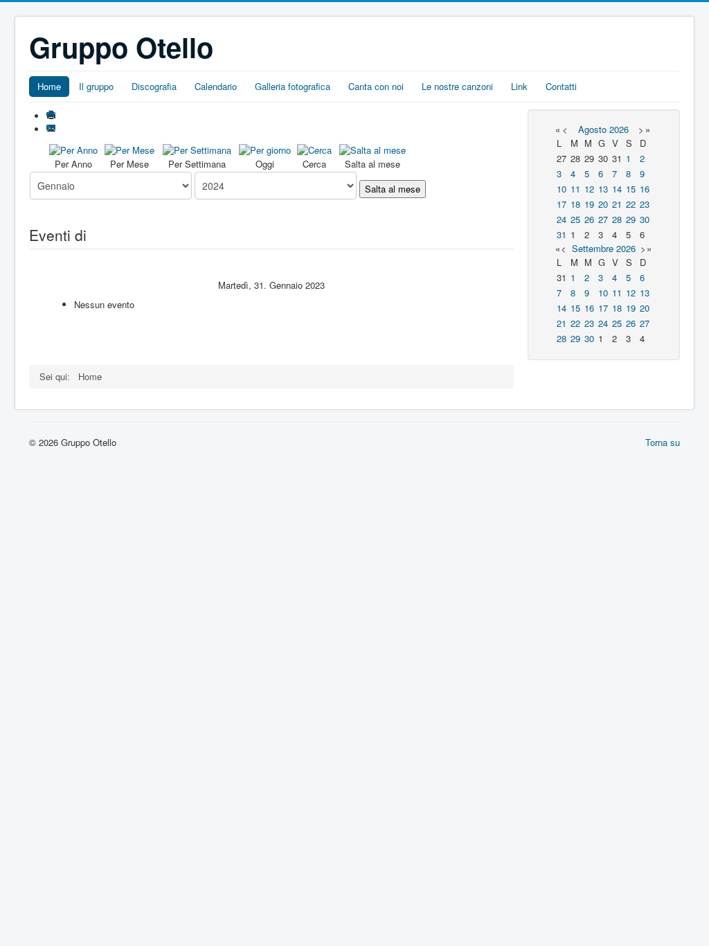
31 (561, 234)
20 (603, 204)
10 (561, 188)
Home (49, 86)
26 (589, 219)
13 (603, 188)
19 (589, 204)
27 (603, 219)
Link (519, 86)
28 (617, 219)
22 (631, 204)
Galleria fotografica (292, 86)
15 (631, 188)
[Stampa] (52, 116)
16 (644, 188)
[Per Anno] (73, 148)
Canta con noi (376, 86)
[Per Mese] (129, 148)
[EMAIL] (52, 129)
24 (561, 219)
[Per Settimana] (197, 148)
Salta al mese (392, 188)
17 (561, 204)
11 (575, 188)
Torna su (662, 442)
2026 (619, 129)
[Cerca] (314, 148)
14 (617, 188)
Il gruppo (96, 86)
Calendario (216, 86)
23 (644, 204)
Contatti (561, 86)
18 (575, 204)
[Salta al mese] (372, 148)
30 (644, 219)
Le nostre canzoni (457, 86)
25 (575, 219)
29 (631, 219)
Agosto (592, 129)
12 (589, 188)
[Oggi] (265, 148)
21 (617, 204)
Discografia (154, 86)
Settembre (592, 248)
